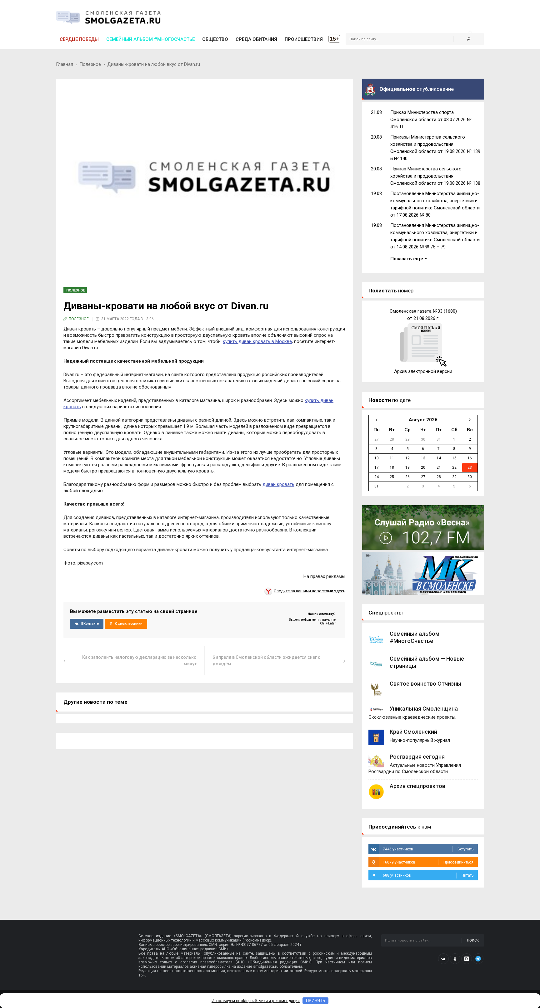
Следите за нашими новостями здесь (309, 591)
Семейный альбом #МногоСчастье (150, 39)
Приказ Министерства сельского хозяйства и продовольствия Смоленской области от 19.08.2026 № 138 (435, 176)
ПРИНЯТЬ (315, 1000)
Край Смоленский (413, 731)
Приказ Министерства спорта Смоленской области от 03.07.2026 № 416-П (431, 120)
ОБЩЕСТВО (215, 39)
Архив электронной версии (423, 371)
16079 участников (428, 862)
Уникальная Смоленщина (424, 708)
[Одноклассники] (455, 958)
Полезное (90, 64)
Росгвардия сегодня (417, 756)
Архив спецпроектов (417, 786)
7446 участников (428, 849)
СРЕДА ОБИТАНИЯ (256, 39)
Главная (64, 64)
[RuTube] (466, 958)
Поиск (473, 940)
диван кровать (278, 484)
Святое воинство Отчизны (425, 683)
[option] (423, 341)
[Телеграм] (478, 958)
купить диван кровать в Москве (257, 341)
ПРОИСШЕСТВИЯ (304, 39)
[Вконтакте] (443, 958)
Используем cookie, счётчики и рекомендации (256, 1000)
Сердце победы (79, 39)
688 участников (428, 875)
